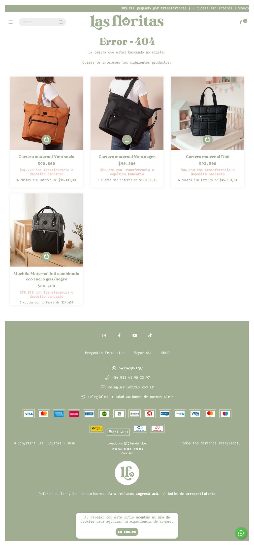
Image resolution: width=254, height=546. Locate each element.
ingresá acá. (148, 494)
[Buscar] (61, 23)
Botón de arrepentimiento (191, 494)
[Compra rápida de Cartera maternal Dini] (208, 140)
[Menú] (12, 22)
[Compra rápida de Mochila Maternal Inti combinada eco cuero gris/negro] (46, 257)
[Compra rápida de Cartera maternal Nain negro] (127, 140)
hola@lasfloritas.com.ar (131, 387)
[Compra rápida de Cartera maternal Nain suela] (46, 140)
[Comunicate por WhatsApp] (241, 533)
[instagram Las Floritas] (104, 335)
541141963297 (131, 368)
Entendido (127, 532)
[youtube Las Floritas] (134, 335)
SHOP (165, 353)
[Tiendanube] (127, 444)
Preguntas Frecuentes (105, 353)
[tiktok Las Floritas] (150, 335)
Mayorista (143, 353)
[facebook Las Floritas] (119, 335)
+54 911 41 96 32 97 (131, 378)
